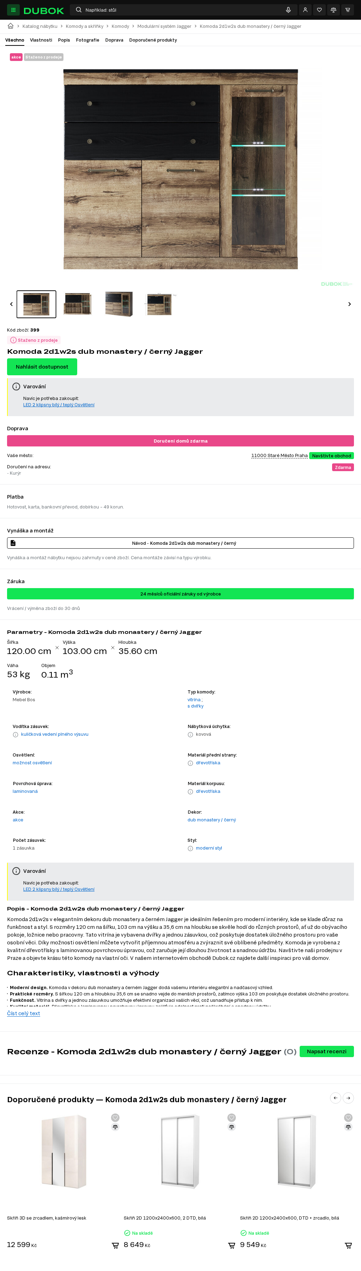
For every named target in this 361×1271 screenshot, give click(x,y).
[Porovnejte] (333, 10)
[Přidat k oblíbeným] (115, 1117)
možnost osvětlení (32, 762)
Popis (64, 39)
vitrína (194, 699)
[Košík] (347, 10)
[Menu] (13, 10)
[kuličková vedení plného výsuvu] (15, 735)
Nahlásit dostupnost (42, 367)
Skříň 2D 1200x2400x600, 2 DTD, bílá (165, 1217)
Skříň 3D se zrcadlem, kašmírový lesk (46, 1217)
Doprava (114, 39)
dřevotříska (208, 762)
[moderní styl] (190, 848)
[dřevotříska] (190, 763)
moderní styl (209, 847)
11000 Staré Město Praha (279, 455)
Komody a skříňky (84, 26)
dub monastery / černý (212, 819)
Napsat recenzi (327, 1051)
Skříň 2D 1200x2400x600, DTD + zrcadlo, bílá (289, 1217)
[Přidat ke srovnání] (115, 1127)
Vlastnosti (41, 39)
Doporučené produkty (153, 39)
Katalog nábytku (40, 26)
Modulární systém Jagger (164, 26)
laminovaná (25, 791)
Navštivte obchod (331, 455)
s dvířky (195, 705)
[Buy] (115, 1245)
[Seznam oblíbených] (319, 10)
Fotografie (87, 39)
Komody (120, 26)
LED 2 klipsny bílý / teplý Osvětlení (58, 404)
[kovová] (190, 735)
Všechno (14, 39)
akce (18, 819)
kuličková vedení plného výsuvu (54, 734)
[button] (11, 304)
